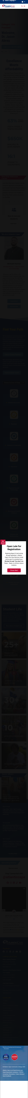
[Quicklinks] (24, 2)
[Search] (22, 6)
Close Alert (14, 570)
